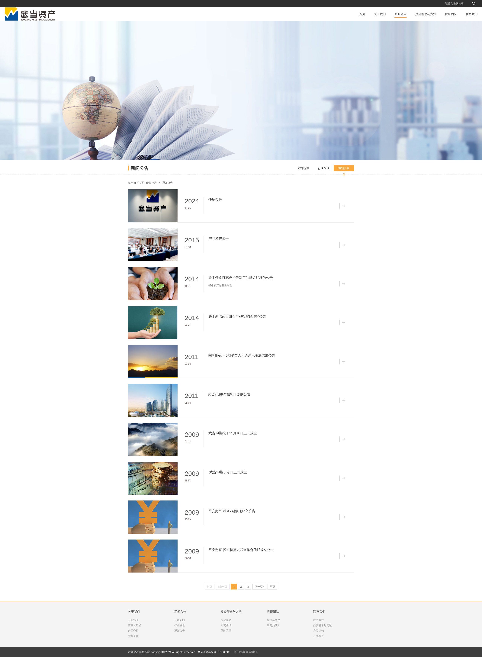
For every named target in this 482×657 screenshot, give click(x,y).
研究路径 (226, 625)
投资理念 (226, 620)
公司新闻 (303, 168)
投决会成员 (273, 620)
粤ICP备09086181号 (246, 652)
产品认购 (318, 630)
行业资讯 (323, 168)
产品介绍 (133, 630)
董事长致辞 (134, 625)
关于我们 (380, 14)
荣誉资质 (133, 636)
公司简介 (133, 620)
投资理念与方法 (425, 14)
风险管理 (226, 630)
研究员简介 (273, 625)
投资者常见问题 (322, 625)
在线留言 (318, 636)
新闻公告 (400, 14)
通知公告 (343, 168)
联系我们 (472, 14)
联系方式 (318, 620)
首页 (362, 14)
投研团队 (451, 14)
